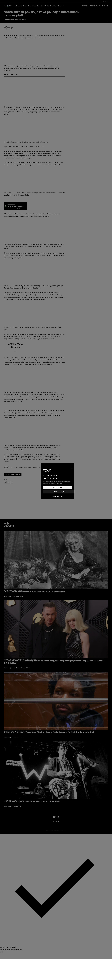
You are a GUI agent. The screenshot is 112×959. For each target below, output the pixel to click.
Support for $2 (57, 487)
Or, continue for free (57, 496)
